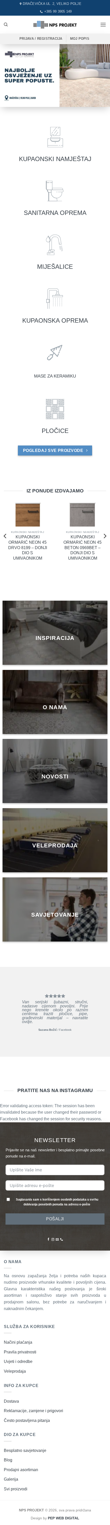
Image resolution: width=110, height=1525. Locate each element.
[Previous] (5, 536)
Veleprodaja (15, 1371)
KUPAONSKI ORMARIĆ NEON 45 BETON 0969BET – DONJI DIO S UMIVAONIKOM (82, 547)
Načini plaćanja (18, 1342)
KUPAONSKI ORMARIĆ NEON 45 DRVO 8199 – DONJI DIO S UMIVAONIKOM (27, 547)
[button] (103, 24)
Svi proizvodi (15, 1489)
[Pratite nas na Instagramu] (52, 1239)
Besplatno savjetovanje (25, 1450)
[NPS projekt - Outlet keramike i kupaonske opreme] (55, 24)
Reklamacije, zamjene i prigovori (33, 1411)
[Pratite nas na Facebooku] (48, 1239)
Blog (8, 1460)
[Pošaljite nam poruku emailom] (57, 1239)
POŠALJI (55, 1219)
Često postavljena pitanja (27, 1420)
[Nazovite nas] (61, 1239)
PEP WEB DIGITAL (63, 1518)
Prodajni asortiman (21, 1470)
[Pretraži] (6, 24)
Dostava (11, 1401)
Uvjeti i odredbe (18, 1361)
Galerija (11, 1479)
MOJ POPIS (79, 39)
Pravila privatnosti (20, 1352)
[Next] (105, 536)
